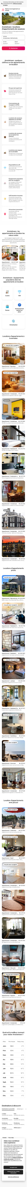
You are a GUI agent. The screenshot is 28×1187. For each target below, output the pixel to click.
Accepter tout (13, 1167)
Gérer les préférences (13, 1177)
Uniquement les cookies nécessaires (13, 1172)
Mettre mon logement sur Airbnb (12, 9)
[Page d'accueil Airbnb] (3, 9)
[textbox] (7, 43)
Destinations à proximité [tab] (8, 1109)
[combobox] (13, 38)
